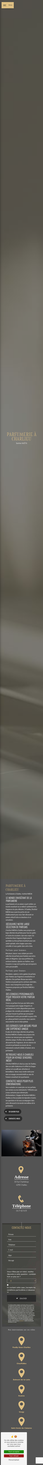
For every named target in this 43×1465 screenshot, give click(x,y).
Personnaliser (14, 1460)
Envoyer (23, 1298)
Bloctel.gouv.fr (22, 1320)
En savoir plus (14, 1111)
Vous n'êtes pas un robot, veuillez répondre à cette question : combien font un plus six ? (21, 1274)
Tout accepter (13, 1452)
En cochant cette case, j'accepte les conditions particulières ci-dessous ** (21, 1289)
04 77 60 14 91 (21, 1210)
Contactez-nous (14, 1118)
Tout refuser (14, 1456)
